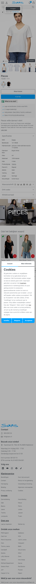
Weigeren (17, 320)
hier (30, 305)
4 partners (23, 283)
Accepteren (28, 320)
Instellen (6, 320)
